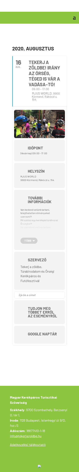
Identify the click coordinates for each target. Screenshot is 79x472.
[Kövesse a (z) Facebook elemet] (72, 7)
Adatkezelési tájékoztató (28, 444)
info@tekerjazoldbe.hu (26, 436)
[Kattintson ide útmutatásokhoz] (61, 295)
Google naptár (42, 334)
